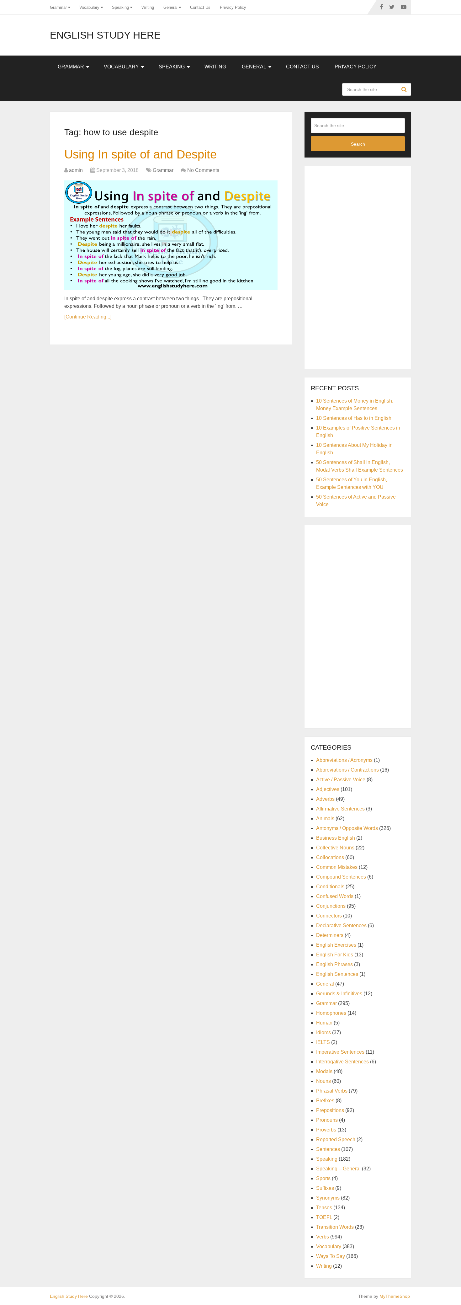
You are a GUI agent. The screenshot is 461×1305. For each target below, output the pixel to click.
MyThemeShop (394, 1296)
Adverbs (325, 799)
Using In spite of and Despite (140, 154)
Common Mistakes (337, 867)
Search (405, 89)
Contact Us (200, 7)
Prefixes (325, 1100)
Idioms (323, 1032)
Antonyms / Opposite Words (347, 828)
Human (324, 1022)
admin (76, 170)
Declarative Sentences (341, 925)
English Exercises (336, 945)
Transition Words (335, 1227)
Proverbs (326, 1129)
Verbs (322, 1236)
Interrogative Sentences (342, 1061)
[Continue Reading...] (87, 316)
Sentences (328, 1149)
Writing (147, 7)
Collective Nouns (335, 847)
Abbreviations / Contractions (347, 770)
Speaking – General (338, 1168)
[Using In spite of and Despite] (171, 235)
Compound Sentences (341, 877)
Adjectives (327, 789)
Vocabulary (89, 7)
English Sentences (337, 974)
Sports (323, 1178)
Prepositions (330, 1110)
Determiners (329, 935)
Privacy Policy (233, 7)
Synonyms (328, 1198)
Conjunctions (331, 906)
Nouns (323, 1081)
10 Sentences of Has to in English (353, 418)
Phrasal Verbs (331, 1091)
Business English (335, 838)
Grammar (58, 7)
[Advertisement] (358, 266)
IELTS (323, 1042)
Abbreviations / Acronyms (344, 760)
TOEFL (324, 1217)
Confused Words (334, 896)
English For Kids (334, 954)
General (170, 7)
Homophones (331, 1013)
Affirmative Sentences (340, 808)
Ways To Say (330, 1256)
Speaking (120, 7)
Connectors (329, 915)
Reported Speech (335, 1139)
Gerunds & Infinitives (339, 993)
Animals (325, 818)
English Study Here (105, 35)
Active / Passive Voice (340, 779)
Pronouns (327, 1120)
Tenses (324, 1207)
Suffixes (325, 1188)
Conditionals (330, 886)
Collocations (330, 857)
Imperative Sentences (340, 1052)
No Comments (203, 170)
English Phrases (334, 964)
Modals (324, 1071)
